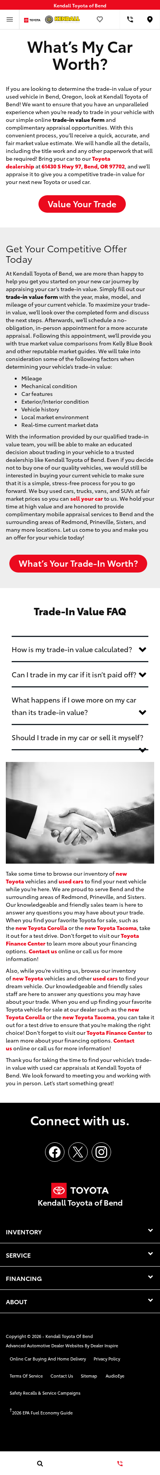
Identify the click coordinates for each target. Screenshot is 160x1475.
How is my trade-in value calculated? (72, 649)
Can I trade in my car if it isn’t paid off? (74, 674)
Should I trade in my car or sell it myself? (77, 737)
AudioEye (115, 1376)
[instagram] (101, 1152)
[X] (78, 1152)
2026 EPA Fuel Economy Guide (41, 1412)
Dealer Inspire (104, 1345)
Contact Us (61, 1376)
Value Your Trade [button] (82, 203)
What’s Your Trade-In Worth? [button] (78, 563)
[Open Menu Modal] (9, 19)
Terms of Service (26, 1376)
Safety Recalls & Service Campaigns (45, 1393)
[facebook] (54, 1152)
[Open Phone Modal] (130, 19)
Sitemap (89, 1376)
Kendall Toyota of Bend (69, 1336)
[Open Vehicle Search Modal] (40, 1463)
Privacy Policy (107, 1358)
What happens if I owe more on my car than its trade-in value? (74, 705)
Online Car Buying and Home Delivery (48, 1358)
